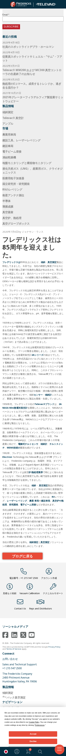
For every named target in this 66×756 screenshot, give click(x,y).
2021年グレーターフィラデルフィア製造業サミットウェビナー (32, 99)
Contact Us (20, 608)
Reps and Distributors (40, 608)
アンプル (7, 123)
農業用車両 (9, 134)
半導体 (6, 201)
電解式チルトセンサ (28, 443)
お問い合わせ (10, 659)
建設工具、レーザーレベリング (21, 140)
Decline (33, 741)
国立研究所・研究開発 (16, 184)
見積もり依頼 (9, 593)
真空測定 (52, 262)
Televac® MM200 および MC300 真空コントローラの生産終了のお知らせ (32, 72)
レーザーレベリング (17, 500)
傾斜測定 (7, 112)
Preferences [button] (40, 725)
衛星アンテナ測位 (13, 195)
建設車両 (7, 146)
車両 (36, 500)
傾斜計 (48, 394)
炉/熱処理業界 (36, 472)
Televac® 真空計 (13, 118)
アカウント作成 (49, 577)
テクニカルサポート (53, 593)
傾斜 (43, 262)
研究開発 (13, 504)
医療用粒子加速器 (13, 178)
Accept (33, 734)
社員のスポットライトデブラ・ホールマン (28, 47)
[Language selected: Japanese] (5, 751)
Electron (7, 456)
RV (53, 496)
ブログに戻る (22, 556)
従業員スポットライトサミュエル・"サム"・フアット (32, 58)
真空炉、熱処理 (11, 218)
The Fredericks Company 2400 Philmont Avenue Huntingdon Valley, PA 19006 (19, 677)
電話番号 (23, 577)
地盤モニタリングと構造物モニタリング (26, 163)
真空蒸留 (7, 212)
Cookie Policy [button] (34, 722)
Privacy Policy (54, 647)
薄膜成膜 (7, 206)
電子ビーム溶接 (11, 151)
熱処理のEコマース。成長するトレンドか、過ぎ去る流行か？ (31, 85)
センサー (38, 394)
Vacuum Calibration (30, 593)
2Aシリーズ (37, 354)
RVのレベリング (12, 189)
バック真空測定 (14, 697)
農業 (31, 500)
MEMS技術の (13, 447)
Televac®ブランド (44, 404)
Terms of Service (13, 649)
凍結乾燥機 (9, 157)
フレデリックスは (11, 262)
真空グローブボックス (16, 223)
